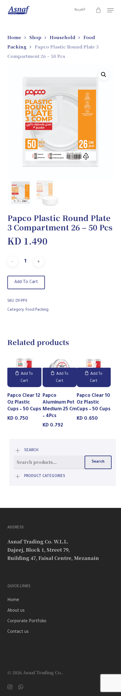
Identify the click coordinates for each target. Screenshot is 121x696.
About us (16, 611)
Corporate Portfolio (26, 621)
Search (98, 462)
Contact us (18, 632)
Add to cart (26, 282)
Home (14, 37)
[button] (110, 10)
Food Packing (37, 310)
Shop (35, 37)
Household (62, 37)
